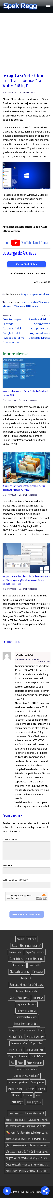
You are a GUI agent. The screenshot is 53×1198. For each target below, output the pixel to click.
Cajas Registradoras (35, 952)
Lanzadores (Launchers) (26, 1017)
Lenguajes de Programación (22, 1030)
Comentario (10, 839)
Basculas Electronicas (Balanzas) (26, 945)
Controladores (16, 958)
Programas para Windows (34, 294)
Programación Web (34, 1049)
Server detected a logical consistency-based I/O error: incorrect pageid (27, 1164)
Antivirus (32, 939)
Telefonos (29, 1088)
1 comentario (28, 93)
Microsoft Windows (14, 306)
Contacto (30, 1191)
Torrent (41, 1088)
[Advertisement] (26, 40)
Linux (40, 1030)
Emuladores (37, 971)
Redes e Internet (34, 1062)
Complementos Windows (35, 301)
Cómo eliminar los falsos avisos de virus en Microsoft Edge (27, 1119)
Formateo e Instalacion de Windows (26, 984)
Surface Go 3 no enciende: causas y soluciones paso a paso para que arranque (27, 1158)
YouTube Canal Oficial (20, 242)
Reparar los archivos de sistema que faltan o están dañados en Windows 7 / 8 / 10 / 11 (24, 488)
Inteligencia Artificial (26, 1010)
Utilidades (32, 306)
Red (12, 1062)
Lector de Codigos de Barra (26, 1023)
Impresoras (38, 997)
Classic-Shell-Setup (26, 264)
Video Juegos (17, 1102)
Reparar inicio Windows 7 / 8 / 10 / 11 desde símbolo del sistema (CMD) (25, 393)
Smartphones (37, 1082)
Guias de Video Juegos (19, 997)
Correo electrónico (15, 880)
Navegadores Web (19, 1043)
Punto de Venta (38, 1056)
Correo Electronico (34, 958)
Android (20, 939)
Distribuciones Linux (19, 971)
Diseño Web (34, 965)
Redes (20, 1062)
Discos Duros (19, 965)
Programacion (15, 1049)
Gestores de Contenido (26, 991)
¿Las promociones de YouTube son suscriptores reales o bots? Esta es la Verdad (27, 1145)
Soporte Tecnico (29, 400)
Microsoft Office (15, 1036)
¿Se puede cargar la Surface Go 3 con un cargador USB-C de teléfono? (27, 1151)
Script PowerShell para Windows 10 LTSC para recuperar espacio (27, 1170)
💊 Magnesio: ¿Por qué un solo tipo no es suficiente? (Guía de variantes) (27, 1132)
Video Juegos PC (34, 1102)
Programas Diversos (17, 1056)
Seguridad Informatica (26, 1069)
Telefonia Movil (15, 1088)
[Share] (45, 1190)
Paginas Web (36, 1043)
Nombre (8, 865)
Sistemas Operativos (18, 1082)
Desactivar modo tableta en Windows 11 (26, 1113)
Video (38, 1095)
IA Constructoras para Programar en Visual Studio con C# (27, 1126)
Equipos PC (26, 978)
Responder (44, 662)
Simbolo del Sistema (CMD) (26, 1075)
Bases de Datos (15, 952)
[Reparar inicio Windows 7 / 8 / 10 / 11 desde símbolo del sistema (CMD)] (26, 373)
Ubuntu (15, 1095)
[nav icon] (48, 6)
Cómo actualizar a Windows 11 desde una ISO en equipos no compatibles (27, 1139)
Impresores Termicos (26, 1004)
